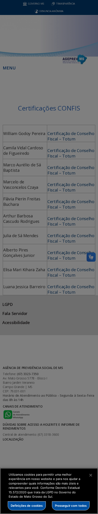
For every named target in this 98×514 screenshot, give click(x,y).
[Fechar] (91, 475)
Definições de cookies (27, 505)
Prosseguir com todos (71, 505)
